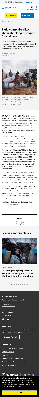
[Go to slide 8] (28, 285)
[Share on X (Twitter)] (16, 223)
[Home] (12, 8)
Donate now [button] (8, 304)
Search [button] (27, 9)
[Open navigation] (3, 8)
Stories (10, 21)
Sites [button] (36, 9)
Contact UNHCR (8, 351)
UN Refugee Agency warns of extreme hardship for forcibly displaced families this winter (17, 273)
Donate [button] (32, 9)
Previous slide (4, 251)
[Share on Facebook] (22, 223)
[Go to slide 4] (19, 285)
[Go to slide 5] (21, 285)
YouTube (8, 319)
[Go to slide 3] (17, 285)
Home (4, 21)
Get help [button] (28, 16)
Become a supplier (9, 365)
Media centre (7, 355)
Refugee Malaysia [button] (12, 337)
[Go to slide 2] (15, 285)
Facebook (3, 319)
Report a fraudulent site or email (14, 362)
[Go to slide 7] (25, 285)
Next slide (35, 251)
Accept (19, 392)
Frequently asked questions (12, 348)
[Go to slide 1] (12, 285)
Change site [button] (28, 2)
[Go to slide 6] (23, 285)
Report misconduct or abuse (12, 358)
